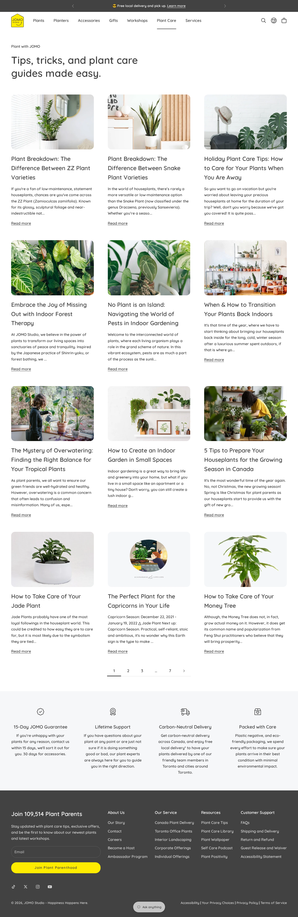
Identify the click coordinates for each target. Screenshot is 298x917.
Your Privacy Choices (218, 903)
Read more (21, 223)
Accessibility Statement (261, 856)
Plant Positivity (214, 856)
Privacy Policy (247, 903)
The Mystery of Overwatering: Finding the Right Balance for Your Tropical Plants (52, 459)
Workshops (137, 20)
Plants (38, 20)
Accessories (89, 20)
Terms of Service (274, 903)
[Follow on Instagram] (37, 886)
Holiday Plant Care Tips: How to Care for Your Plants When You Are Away (244, 168)
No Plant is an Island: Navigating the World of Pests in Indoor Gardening (143, 314)
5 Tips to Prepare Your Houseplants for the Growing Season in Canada (243, 459)
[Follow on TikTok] (13, 886)
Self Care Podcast (217, 848)
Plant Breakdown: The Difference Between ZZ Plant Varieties (50, 168)
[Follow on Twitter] (25, 886)
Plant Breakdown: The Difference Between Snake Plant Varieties (144, 168)
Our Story (116, 822)
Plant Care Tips (214, 822)
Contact (115, 831)
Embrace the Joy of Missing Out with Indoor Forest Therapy (49, 314)
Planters (61, 20)
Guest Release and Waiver (264, 848)
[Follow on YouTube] (49, 886)
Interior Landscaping (173, 839)
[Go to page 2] (184, 671)
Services (193, 20)
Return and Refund (257, 839)
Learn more (176, 6)
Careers (115, 839)
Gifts (113, 20)
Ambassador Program (128, 856)
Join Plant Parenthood (55, 867)
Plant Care (166, 20)
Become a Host (121, 848)
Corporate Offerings (173, 848)
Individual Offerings (172, 856)
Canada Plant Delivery (174, 822)
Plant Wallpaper (215, 839)
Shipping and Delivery (260, 831)
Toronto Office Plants (173, 831)
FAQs (245, 822)
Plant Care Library (217, 831)
